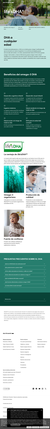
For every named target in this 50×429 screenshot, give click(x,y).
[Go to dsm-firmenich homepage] (8, 2)
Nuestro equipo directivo (26, 346)
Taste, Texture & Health (8, 344)
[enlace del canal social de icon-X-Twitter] (45, 388)
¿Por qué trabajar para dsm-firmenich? (12, 372)
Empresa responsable (25, 349)
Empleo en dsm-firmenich (9, 374)
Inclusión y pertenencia (8, 380)
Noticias (22, 357)
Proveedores (23, 365)
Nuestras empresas (7, 6)
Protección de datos (7, 399)
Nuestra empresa (24, 339)
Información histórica (42, 341)
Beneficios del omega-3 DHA (9, 28)
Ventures (22, 362)
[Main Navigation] (48, 2)
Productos (26, 6)
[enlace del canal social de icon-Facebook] (36, 388)
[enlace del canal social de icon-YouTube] (39, 388)
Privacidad (15, 423)
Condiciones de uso (7, 403)
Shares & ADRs (40, 346)
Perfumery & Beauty (7, 341)
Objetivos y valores (24, 344)
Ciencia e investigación (25, 354)
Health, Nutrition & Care (17, 6)
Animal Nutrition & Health (9, 349)
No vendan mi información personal (26, 423)
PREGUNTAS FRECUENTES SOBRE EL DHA (37, 28)
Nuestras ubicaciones (25, 359)
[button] (45, 2)
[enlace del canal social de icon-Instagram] (42, 388)
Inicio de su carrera (7, 382)
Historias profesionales (8, 377)
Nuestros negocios (24, 352)
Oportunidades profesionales (9, 370)
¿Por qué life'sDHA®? (20, 28)
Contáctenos (23, 367)
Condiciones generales (8, 407)
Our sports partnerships (25, 341)
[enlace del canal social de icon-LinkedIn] (33, 388)
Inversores (39, 339)
